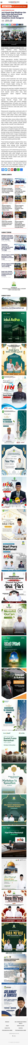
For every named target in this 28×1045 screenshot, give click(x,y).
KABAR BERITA (17, 185)
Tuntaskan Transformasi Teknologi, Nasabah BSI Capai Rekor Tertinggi (20, 191)
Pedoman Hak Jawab (7, 1030)
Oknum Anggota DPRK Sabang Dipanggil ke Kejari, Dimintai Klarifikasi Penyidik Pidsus (20, 224)
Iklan (7, 1025)
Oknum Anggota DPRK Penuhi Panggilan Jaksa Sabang (19, 208)
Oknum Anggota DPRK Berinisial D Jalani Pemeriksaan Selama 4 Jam (7, 208)
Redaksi (7, 1022)
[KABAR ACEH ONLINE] (14, 2)
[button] (2, 24)
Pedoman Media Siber (20, 1030)
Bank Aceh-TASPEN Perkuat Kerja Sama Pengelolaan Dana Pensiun (7, 224)
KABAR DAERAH (5, 185)
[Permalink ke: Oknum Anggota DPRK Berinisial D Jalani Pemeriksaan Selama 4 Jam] (7, 199)
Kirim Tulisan (20, 1025)
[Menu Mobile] (1, 2)
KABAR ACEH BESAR (5, 219)
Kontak (21, 1028)
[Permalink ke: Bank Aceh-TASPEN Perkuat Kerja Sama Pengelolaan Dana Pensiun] (7, 214)
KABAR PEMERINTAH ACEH (8, 10)
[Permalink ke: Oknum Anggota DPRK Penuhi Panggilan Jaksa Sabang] (20, 199)
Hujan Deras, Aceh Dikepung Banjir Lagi (13, 308)
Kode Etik (7, 1028)
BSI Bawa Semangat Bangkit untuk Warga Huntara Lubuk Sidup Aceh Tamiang (7, 190)
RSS (15, 1036)
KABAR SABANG (5, 203)
